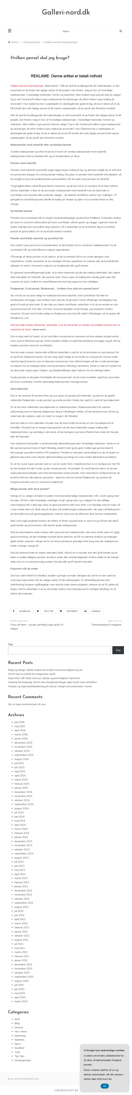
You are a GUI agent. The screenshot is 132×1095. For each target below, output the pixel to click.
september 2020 (23, 976)
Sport (17, 1043)
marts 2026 (21, 734)
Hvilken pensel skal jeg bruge (26, 85)
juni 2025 (19, 767)
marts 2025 (21, 779)
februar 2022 (21, 927)
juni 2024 (19, 816)
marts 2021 (21, 952)
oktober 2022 (22, 898)
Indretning (20, 1035)
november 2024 (23, 796)
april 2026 (20, 730)
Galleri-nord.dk (66, 12)
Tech (17, 1052)
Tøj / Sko (19, 1056)
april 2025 (20, 775)
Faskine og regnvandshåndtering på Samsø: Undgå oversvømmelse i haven (50, 686)
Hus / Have (20, 1031)
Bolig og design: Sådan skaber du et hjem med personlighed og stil (45, 669)
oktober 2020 (22, 972)
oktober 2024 (22, 800)
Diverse (18, 1027)
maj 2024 (19, 820)
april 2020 (20, 997)
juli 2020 (19, 984)
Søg (10, 644)
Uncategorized (22, 1060)
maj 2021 (19, 948)
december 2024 (23, 792)
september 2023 (23, 853)
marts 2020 (21, 1001)
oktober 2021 (22, 935)
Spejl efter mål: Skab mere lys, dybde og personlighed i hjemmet (44, 678)
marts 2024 (21, 828)
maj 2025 (19, 771)
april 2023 (20, 874)
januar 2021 (21, 960)
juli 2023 (19, 861)
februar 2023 (21, 882)
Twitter (48, 611)
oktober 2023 (22, 849)
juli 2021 (19, 943)
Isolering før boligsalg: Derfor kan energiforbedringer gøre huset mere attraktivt (52, 682)
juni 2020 (19, 989)
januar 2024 (21, 837)
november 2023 (23, 845)
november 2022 (23, 894)
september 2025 (23, 754)
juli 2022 (19, 911)
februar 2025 (21, 783)
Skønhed (19, 1039)
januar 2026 (21, 738)
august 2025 (21, 759)
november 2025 (23, 746)
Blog (17, 1023)
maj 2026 (19, 726)
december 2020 (23, 964)
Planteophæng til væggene (106, 624)
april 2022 (20, 919)
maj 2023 (19, 869)
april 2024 (20, 824)
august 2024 (21, 808)
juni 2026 (19, 722)
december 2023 (23, 841)
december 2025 (23, 742)
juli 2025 (19, 763)
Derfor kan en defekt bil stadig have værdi (31, 673)
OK (104, 1086)
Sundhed (19, 1047)
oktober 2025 (22, 750)
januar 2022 (21, 931)
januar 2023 (21, 886)
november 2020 (23, 968)
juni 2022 (19, 915)
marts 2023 (21, 878)
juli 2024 (19, 812)
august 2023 (21, 857)
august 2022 (21, 907)
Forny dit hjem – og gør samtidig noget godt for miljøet (36, 626)
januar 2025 (21, 787)
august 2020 (21, 980)
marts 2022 (21, 923)
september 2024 (23, 804)
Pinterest (72, 611)
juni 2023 (19, 865)
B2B (16, 1019)
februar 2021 (21, 956)
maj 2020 (19, 993)
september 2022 (23, 902)
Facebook (24, 611)
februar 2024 (21, 833)
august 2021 (21, 939)
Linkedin (96, 611)
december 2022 (23, 890)
